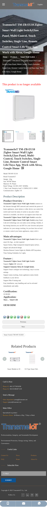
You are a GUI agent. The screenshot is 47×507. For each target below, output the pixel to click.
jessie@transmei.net (14, 402)
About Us (34, 459)
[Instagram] (36, 495)
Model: (5, 174)
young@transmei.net (20, 399)
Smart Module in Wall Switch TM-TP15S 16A (14, 369)
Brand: (5, 177)
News (18, 455)
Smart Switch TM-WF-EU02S (14, 335)
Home (18, 459)
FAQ (2, 459)
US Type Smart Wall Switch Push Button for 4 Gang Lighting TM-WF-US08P (32, 369)
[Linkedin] (27, 495)
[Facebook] (23, 495)
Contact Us (4, 455)
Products (34, 455)
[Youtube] (32, 495)
